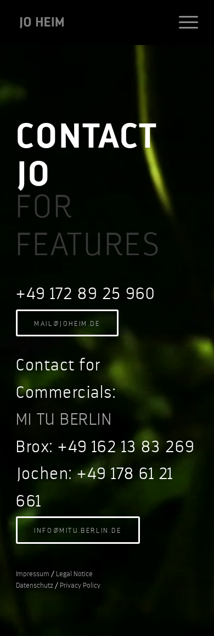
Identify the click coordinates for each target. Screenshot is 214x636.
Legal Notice (74, 573)
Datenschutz (34, 585)
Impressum (32, 573)
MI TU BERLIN (64, 419)
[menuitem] (183, 22)
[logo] (88, 22)
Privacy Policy (80, 585)
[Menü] (183, 22)
